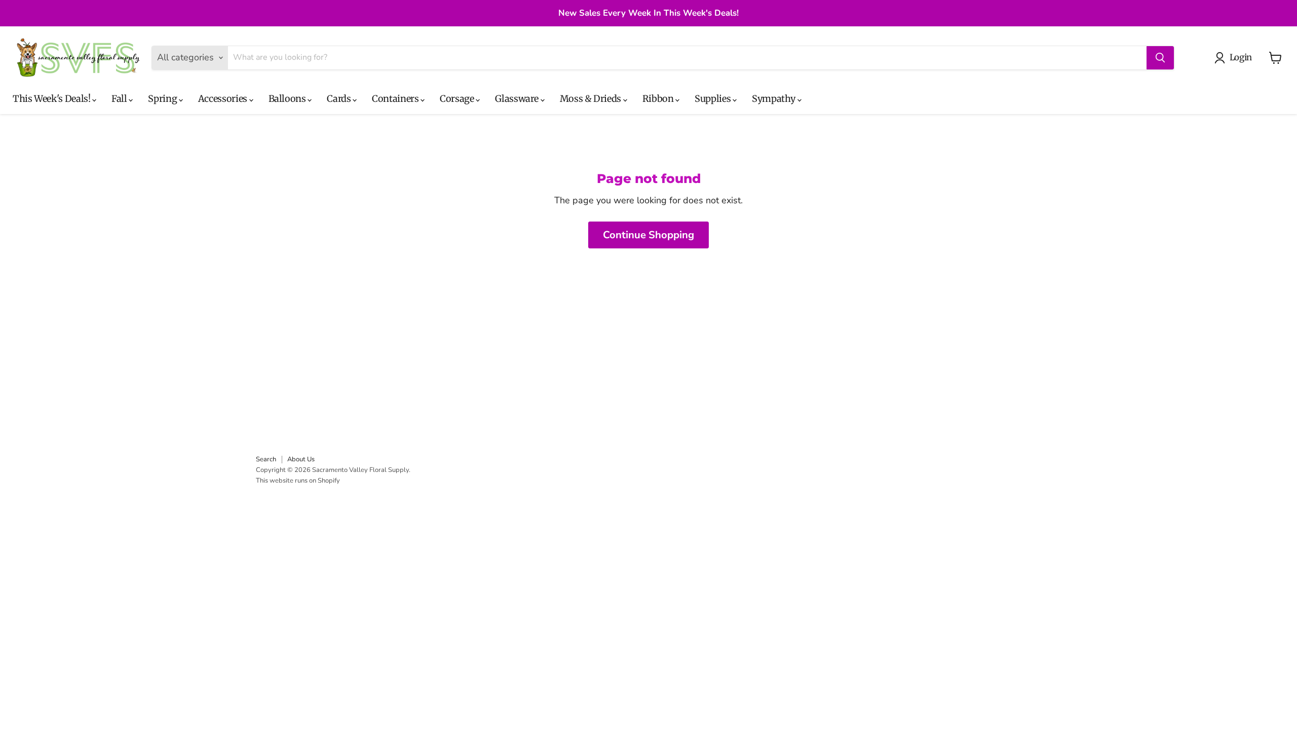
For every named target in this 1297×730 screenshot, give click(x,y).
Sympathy (774, 98)
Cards (340, 98)
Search (266, 459)
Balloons (288, 98)
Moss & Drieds (591, 98)
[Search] (1160, 57)
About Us (301, 459)
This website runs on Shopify (298, 480)
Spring (163, 98)
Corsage (458, 98)
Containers (396, 98)
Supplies (714, 98)
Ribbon (658, 98)
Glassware (517, 98)
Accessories (223, 98)
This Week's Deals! (52, 98)
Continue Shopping (648, 235)
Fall (120, 98)
